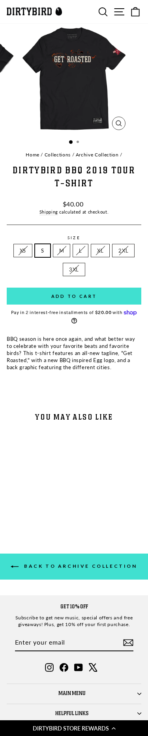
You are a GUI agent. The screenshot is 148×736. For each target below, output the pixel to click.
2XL (123, 250)
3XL (74, 269)
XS (23, 250)
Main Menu (72, 693)
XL (100, 250)
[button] (74, 728)
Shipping (48, 211)
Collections (58, 155)
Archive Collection (97, 155)
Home (32, 155)
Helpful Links (72, 713)
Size (73, 237)
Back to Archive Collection (79, 566)
